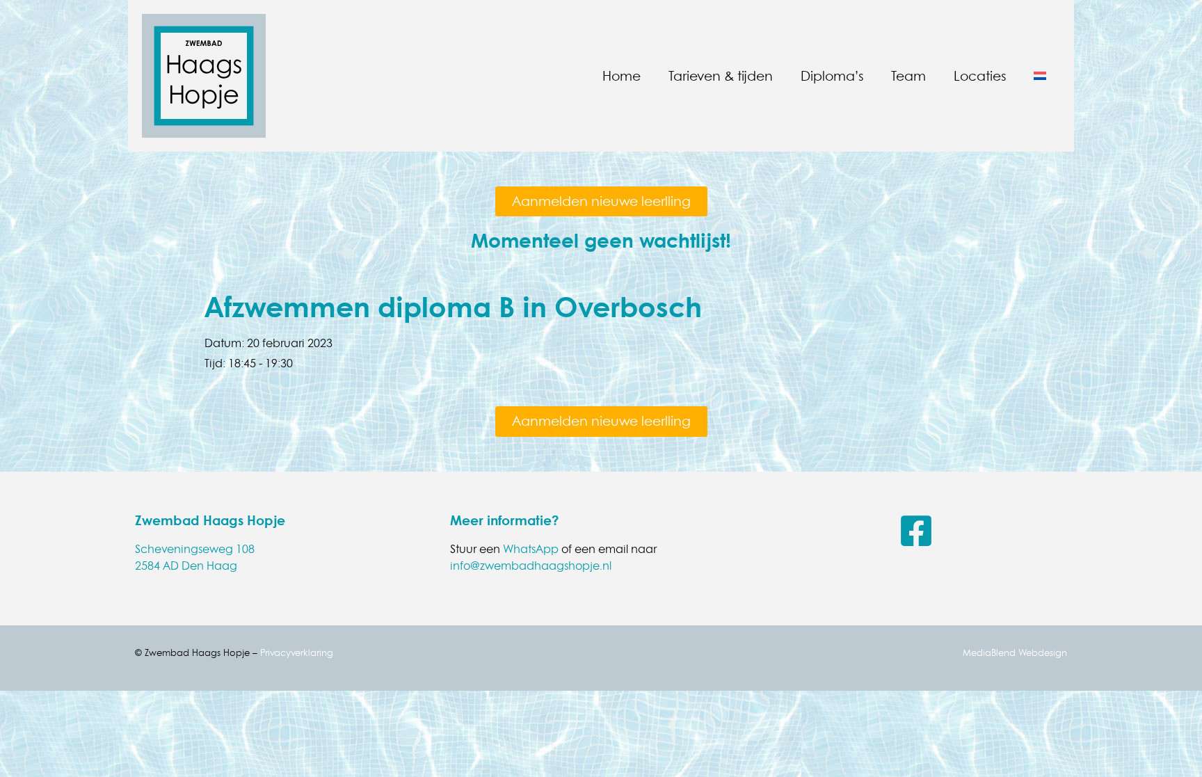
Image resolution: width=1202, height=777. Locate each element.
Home (621, 75)
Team (908, 75)
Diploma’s (832, 75)
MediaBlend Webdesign (1015, 652)
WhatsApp (531, 549)
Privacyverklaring (296, 652)
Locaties (980, 75)
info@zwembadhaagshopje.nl (530, 565)
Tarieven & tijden (720, 75)
